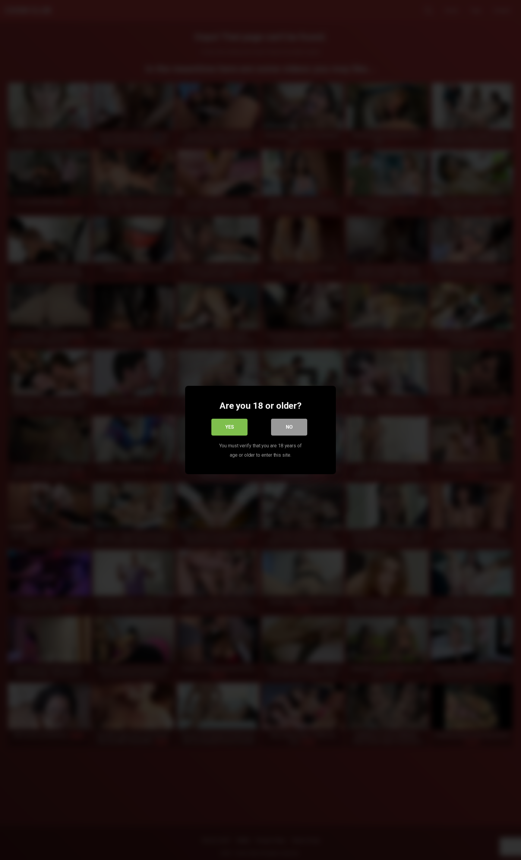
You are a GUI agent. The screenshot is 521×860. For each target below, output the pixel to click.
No (289, 427)
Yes (229, 427)
